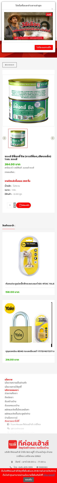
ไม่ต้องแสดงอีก (44, 47)
